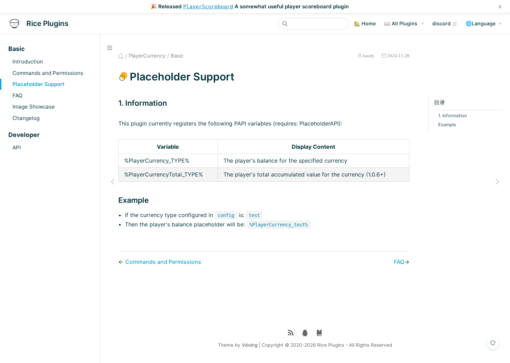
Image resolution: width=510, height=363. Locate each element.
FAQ (17, 95)
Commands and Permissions (47, 73)
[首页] (121, 56)
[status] (291, 333)
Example (447, 125)
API (16, 147)
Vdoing (249, 345)
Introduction (27, 61)
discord (444, 23)
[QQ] (305, 333)
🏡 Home (365, 23)
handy (369, 55)
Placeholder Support (38, 84)
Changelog (26, 118)
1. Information (452, 116)
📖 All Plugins (400, 23)
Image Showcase (33, 106)
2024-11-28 (398, 55)
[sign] (319, 333)
